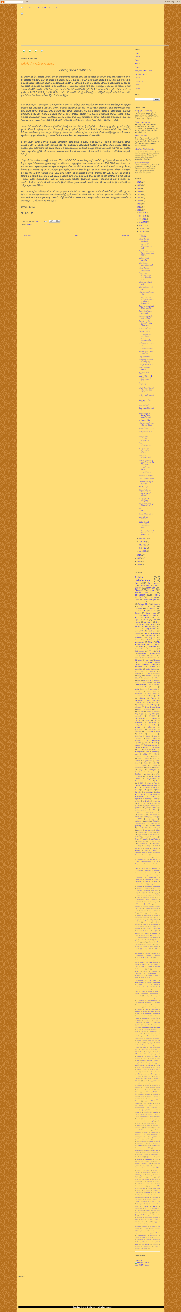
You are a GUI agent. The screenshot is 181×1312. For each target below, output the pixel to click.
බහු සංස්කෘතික (156, 1152)
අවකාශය (139, 890)
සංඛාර (136, 1219)
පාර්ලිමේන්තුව (154, 919)
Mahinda (151, 588)
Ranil (137, 583)
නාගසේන (137, 1121)
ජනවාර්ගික (155, 1085)
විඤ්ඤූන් (146, 837)
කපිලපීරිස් (157, 895)
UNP (154, 615)
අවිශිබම (144, 1031)
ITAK (150, 651)
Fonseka (137, 852)
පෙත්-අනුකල (138, 1145)
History (137, 88)
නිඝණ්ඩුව (139, 1123)
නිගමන (158, 1121)
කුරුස (156, 1063)
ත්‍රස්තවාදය (152, 729)
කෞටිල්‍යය (155, 901)
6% (147, 776)
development (139, 796)
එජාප (139, 758)
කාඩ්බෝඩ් (149, 1060)
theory (151, 884)
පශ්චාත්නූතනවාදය (153, 1134)
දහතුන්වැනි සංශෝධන (152, 908)
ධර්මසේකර (152, 910)
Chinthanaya (147, 617)
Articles (137, 64)
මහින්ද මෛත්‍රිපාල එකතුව (145, 369)
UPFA (151, 790)
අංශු (138, 709)
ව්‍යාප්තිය (145, 1195)
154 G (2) (138, 776)
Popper (137, 747)
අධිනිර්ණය (137, 1020)
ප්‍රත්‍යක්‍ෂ (153, 649)
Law (145, 633)
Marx (154, 640)
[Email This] (50, 221)
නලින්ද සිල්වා (144, 1116)
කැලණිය (152, 638)
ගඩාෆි (151, 1069)
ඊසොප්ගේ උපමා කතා (143, 1045)
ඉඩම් (144, 1040)
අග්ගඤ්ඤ (145, 1018)
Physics (153, 698)
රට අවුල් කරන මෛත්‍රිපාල (144, 500)
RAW (147, 700)
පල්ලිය (143, 1134)
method (156, 879)
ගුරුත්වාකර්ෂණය (152, 711)
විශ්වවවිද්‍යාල (140, 1210)
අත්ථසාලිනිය (154, 1018)
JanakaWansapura (149, 600)
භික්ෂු (150, 1163)
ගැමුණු (156, 1074)
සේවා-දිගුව (148, 1239)
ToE (152, 986)
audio (143, 794)
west (136, 754)
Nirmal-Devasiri (142, 859)
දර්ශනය (137, 1101)
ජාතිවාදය (147, 816)
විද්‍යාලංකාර (151, 772)
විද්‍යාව (153, 1201)
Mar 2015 (143, 545)
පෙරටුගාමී (137, 922)
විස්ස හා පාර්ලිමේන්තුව (144, 444)
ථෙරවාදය (138, 731)
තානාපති (156, 1096)
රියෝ (158, 1183)
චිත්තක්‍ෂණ (137, 1080)
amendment (148, 870)
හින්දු (156, 946)
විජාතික (147, 1199)
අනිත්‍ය (147, 1022)
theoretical (157, 1013)
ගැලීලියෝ (137, 904)
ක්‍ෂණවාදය (145, 897)
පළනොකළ (138, 917)
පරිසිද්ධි (156, 915)
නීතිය (158, 913)
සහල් (146, 1230)
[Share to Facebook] (57, 221)
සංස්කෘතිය (147, 675)
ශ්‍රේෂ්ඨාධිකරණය (143, 1215)
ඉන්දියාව (157, 709)
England (142, 624)
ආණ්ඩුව (143, 892)
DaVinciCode (140, 957)
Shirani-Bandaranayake (153, 982)
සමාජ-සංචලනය (146, 1224)
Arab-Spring (138, 848)
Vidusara (151, 590)
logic (141, 647)
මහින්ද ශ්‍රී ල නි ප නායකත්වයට (144, 269)
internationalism (154, 602)
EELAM (137, 678)
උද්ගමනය (137, 895)
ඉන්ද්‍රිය (155, 754)
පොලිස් (148, 1148)
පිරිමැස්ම (150, 1141)
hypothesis (141, 1000)
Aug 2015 (143, 225)
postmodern (147, 801)
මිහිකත (143, 1177)
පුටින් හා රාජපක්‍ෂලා (142, 162)
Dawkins (157, 957)
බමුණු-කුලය (147, 680)
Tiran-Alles (146, 986)
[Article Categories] (36, 51)
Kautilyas (155, 969)
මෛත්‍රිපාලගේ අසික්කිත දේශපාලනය (144, 438)
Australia (155, 848)
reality (137, 689)
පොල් (139, 1148)
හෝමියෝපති (147, 1246)
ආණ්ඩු (136, 892)
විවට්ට (147, 1208)
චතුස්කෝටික (138, 1078)
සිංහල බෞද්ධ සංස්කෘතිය (143, 518)
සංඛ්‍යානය (139, 1217)
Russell (145, 747)
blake (156, 991)
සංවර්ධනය (146, 682)
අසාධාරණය (155, 890)
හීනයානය (148, 1242)
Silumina (149, 863)
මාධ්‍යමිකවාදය (146, 1172)
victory (145, 1016)
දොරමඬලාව (138, 1112)
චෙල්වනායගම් (147, 760)
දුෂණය (137, 910)
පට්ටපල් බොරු (140, 765)
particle (155, 799)
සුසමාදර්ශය (157, 1237)
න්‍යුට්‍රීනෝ (155, 763)
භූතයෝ (139, 830)
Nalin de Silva (143, 604)
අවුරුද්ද (145, 805)
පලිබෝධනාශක (140, 823)
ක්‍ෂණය (147, 758)
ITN (146, 743)
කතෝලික (137, 1058)
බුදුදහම (148, 767)
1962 (149, 948)
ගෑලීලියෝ (141, 814)
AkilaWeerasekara (140, 951)
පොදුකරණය (147, 922)
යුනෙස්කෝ (138, 1181)
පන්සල (146, 1132)
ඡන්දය (148, 1083)
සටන (136, 1221)
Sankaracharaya (139, 982)
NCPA (142, 977)
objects (147, 799)
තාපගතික (137, 1098)
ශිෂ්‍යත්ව (152, 1215)
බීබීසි (136, 1156)
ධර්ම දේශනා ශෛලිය (146, 1114)
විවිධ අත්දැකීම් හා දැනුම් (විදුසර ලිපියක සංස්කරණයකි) (145, 337)
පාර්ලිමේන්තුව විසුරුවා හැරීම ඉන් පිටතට (146, 424)
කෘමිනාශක (150, 1065)
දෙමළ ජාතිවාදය (151, 669)
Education (138, 660)
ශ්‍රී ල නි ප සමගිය (144, 373)
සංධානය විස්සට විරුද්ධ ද (144, 468)
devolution (145, 687)
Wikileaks (154, 868)
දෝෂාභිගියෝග (148, 1112)
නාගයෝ (146, 1118)
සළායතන (137, 1233)
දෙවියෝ (145, 620)
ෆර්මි (156, 1246)
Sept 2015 (143, 222)
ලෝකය (155, 1190)
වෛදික (150, 1212)
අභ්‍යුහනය (153, 803)
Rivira (155, 664)
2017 (139, 204)
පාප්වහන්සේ (156, 1139)
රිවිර (140, 662)
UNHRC (157, 644)
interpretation (138, 879)
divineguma (139, 752)
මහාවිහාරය (152, 734)
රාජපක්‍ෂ (149, 1181)
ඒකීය (154, 810)
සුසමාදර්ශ (138, 740)
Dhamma (139, 960)
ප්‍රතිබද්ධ (145, 917)
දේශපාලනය (152, 819)
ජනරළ (156, 904)
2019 (139, 198)
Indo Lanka (150, 696)
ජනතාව (147, 1085)
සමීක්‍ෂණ (144, 1226)
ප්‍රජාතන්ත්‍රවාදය (139, 825)
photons (137, 801)
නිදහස (152, 1123)
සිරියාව (137, 1237)
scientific (157, 1011)
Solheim (140, 984)
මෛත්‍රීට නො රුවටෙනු (143, 235)
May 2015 (143, 539)
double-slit (138, 995)
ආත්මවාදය (154, 805)
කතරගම (149, 1056)
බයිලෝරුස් (155, 1150)
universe (139, 1016)
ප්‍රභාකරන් (157, 917)
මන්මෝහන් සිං (139, 1168)
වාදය (157, 1195)
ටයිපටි (142, 1094)
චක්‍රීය (144, 904)
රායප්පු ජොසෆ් (145, 1183)
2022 (139, 188)
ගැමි (151, 1074)
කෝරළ (139, 1069)
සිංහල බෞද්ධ (151, 738)
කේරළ (138, 1067)
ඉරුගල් (142, 1042)
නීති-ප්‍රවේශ (157, 1127)
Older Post (125, 236)
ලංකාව (143, 1188)
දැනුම (143, 713)
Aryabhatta (147, 953)
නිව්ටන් (155, 821)
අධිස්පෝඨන (148, 1020)
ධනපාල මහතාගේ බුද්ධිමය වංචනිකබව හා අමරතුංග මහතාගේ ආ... (146, 300)
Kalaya (137, 57)
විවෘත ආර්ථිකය (156, 1208)
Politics (29, 224)
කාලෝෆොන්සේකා (140, 1063)
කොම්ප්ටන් (138, 901)
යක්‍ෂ (155, 736)
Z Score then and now (142, 122)
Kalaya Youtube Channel (143, 71)
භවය (156, 1161)
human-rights (150, 635)
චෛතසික (153, 814)
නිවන (158, 731)
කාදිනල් (152, 897)
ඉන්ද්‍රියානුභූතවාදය (140, 810)
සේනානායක (140, 1239)
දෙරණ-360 (138, 819)
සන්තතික (149, 939)
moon (148, 1004)
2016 (139, 207)
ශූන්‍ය (136, 939)
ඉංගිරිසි (149, 892)
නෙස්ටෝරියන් (140, 1130)
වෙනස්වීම (155, 937)
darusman (153, 794)
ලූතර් (138, 1190)
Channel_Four (152, 783)
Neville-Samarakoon (152, 977)
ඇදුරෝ (146, 807)
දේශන (136, 1109)
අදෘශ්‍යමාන (139, 886)
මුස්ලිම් (148, 736)
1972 (156, 948)
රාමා (138, 1183)
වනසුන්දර (154, 933)
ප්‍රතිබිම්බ (154, 1136)
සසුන (151, 1228)
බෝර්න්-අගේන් (154, 926)
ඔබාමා (144, 895)
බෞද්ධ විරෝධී (146, 928)
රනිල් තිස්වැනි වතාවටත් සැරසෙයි (146, 264)
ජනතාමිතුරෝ (138, 1085)
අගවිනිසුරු (141, 803)
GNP (136, 966)
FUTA (150, 673)
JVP (141, 597)
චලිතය (150, 904)
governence (148, 998)
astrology (141, 705)
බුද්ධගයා (158, 1156)
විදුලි (159, 1201)
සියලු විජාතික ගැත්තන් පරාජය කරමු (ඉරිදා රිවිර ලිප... (146, 253)
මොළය (141, 769)
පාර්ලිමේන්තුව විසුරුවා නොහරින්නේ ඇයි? (146, 505)
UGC (139, 749)
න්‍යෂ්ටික (152, 1116)
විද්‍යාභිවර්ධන (145, 1201)
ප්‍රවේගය (139, 919)
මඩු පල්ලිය (146, 1165)
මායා (148, 931)
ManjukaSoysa (139, 975)
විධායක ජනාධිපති (153, 1203)
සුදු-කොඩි (137, 946)
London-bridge (152, 973)
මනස (154, 620)
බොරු (156, 1159)
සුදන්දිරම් (143, 1237)
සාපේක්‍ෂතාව (138, 944)
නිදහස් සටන (140, 1125)
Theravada (138, 702)
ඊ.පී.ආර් (158, 1042)
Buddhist (155, 953)
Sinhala (150, 642)
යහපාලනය (152, 769)
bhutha (143, 991)
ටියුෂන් (148, 1094)
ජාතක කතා (140, 1089)
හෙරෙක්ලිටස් (145, 1244)
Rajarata (155, 700)
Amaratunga (156, 740)
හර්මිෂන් (145, 946)
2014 (139, 555)
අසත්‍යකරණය (153, 1031)
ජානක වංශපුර (151, 613)
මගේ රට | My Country (142, 1265)
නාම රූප (144, 1121)
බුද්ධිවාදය (139, 1159)
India (153, 606)
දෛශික (156, 1109)
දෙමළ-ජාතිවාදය (153, 713)
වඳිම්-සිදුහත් (147, 1192)
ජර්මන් (152, 1087)
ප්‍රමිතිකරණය (139, 767)
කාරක (158, 897)
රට (144, 1181)
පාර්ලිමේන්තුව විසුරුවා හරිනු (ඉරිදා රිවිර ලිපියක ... (146, 390)
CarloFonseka (139, 651)
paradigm (152, 722)
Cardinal (138, 658)
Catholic (137, 720)
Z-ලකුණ (157, 702)
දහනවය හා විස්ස (144, 328)
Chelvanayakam (150, 658)
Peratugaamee (146, 861)
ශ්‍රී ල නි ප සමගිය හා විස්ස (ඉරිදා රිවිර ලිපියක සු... (145, 323)
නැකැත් (152, 1121)
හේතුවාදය (137, 1246)
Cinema (137, 85)
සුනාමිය (150, 1237)
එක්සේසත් (156, 756)
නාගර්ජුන (154, 1118)
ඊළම (148, 756)
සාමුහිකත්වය (153, 1235)
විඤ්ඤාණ (138, 837)
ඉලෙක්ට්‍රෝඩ (149, 1042)
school (145, 884)
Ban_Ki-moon (151, 778)
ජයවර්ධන (137, 906)
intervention (148, 879)
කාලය (155, 758)
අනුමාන (155, 1024)
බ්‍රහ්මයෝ (139, 1154)
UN (146, 749)
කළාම (158, 1058)
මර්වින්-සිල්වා (156, 1168)
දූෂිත (136, 1105)
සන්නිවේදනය (155, 839)
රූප (144, 1186)
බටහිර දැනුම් (155, 828)
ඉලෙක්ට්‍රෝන (139, 756)
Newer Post (27, 236)
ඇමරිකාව (148, 1038)
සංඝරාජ (142, 939)
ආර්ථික (145, 754)
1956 (156, 675)
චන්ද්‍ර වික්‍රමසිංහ (148, 1078)
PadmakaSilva (139, 980)
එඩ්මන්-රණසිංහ (139, 1051)
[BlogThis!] (52, 221)
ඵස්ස (155, 1148)
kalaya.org (138, 1260)
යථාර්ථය (153, 655)
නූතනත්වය (153, 689)
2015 (139, 210)
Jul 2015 (142, 228)
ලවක (149, 1188)
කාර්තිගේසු (140, 899)
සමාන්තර (137, 1226)
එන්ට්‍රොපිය (149, 1051)
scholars (150, 1011)
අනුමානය (137, 1027)
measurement (141, 1004)
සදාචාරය (143, 1221)
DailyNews (138, 608)
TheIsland (144, 585)
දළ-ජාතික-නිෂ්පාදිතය (150, 1101)
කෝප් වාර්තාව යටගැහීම (144, 259)
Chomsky (154, 850)
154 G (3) (138, 845)
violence (152, 1016)
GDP (136, 787)
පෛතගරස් (147, 1145)
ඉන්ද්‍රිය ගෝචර (152, 1040)
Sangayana (152, 980)
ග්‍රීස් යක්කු (157, 1071)
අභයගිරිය (139, 888)
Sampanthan (138, 863)
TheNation (145, 866)
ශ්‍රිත (136, 1215)
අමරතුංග (146, 1029)
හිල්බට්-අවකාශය (142, 843)
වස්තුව (138, 1195)
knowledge (138, 638)
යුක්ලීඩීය (155, 931)
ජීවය (136, 1094)
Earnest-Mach (139, 962)
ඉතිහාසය (155, 807)
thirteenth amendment (152, 707)
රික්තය (153, 1183)
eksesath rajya (152, 705)
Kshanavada (148, 857)
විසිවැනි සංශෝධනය (146, 365)
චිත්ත (156, 1078)
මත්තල (155, 1165)
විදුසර (137, 600)
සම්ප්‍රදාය (156, 1221)
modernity (152, 647)
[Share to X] (54, 221)
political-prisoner (155, 1007)
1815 (146, 740)
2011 (139, 564)
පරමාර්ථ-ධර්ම (154, 1132)
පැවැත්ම (150, 825)
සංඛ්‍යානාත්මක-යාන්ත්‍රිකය (151, 1217)
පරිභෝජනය (147, 915)
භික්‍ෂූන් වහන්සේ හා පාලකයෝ (145, 312)
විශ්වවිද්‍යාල (138, 774)
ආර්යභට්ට (155, 1036)
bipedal (150, 991)
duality (147, 995)
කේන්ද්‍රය (158, 1065)
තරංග (142, 1096)
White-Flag (145, 868)
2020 (139, 194)
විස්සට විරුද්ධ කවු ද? (146, 514)
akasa (136, 991)
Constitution (152, 597)
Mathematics (139, 642)
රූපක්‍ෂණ (150, 1186)
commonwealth (152, 872)
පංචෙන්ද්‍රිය (138, 691)
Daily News (152, 693)
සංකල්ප (137, 673)
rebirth (155, 881)
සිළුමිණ (156, 944)
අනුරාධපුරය (145, 1027)
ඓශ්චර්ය (144, 1054)
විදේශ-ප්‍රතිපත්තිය (141, 1203)
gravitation (138, 667)
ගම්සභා (137, 1071)
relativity (137, 727)
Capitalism (156, 682)
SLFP (137, 611)
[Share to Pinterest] (59, 221)
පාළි (138, 1141)
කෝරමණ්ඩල (146, 1067)
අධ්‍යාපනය (142, 655)
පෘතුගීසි (156, 1143)
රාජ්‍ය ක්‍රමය (157, 1181)
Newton (137, 622)
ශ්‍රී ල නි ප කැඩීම (144, 331)
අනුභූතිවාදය (148, 886)
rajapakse (137, 1011)
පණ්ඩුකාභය (138, 1132)
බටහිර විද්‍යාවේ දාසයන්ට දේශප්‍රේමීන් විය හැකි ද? (145, 525)
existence (138, 707)
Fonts (137, 60)
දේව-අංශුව (155, 1107)
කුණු (149, 1063)
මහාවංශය (155, 1170)
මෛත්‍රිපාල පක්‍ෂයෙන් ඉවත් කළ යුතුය (146, 361)
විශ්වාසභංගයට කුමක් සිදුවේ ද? (146, 483)
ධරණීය (156, 1112)
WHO (156, 684)
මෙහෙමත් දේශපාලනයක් (145, 456)
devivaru (153, 796)
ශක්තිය (156, 1212)
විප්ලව (155, 1206)
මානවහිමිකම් (140, 931)
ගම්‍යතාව (143, 1071)
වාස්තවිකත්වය (145, 1197)
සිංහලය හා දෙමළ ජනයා (145, 401)
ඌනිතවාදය (144, 1049)
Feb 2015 (143, 548)
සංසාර (156, 1219)
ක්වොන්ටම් (139, 631)
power (146, 1009)
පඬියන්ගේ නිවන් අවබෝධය (144, 149)
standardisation (147, 1013)
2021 (139, 191)
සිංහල (158, 622)
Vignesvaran (142, 653)
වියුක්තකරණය (139, 1208)
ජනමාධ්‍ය (138, 816)
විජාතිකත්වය (154, 1199)
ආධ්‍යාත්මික (147, 678)
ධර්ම (136, 1114)
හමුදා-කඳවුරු (156, 1239)
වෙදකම (143, 1212)
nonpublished (150, 629)
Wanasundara (147, 989)
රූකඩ (138, 1186)
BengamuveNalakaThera (143, 781)
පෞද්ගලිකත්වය (143, 828)
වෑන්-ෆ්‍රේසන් (155, 1197)
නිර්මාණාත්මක (148, 1127)
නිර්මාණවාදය (138, 1127)
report (144, 1011)
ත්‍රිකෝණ (149, 1096)
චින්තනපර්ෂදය (140, 649)
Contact (137, 67)
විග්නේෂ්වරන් (138, 1199)
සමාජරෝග (155, 1224)
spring (138, 1013)
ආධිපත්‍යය (138, 807)
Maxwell (154, 743)
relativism (137, 884)
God (146, 640)
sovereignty (148, 622)
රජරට (156, 680)
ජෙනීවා (157, 673)
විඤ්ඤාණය (150, 935)
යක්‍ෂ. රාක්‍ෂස (145, 1179)
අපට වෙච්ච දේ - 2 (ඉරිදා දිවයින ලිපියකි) (145, 450)
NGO (136, 629)
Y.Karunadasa (148, 792)
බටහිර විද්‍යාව (139, 671)
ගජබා (145, 1069)
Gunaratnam (140, 969)
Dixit (157, 960)
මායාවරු (155, 1172)
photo (146, 1007)
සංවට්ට (143, 1219)
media (137, 617)
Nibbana (142, 698)
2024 (139, 182)
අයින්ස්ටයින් (147, 709)
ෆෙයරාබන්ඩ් (144, 1248)
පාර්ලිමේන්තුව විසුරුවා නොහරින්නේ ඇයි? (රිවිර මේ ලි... (146, 462)
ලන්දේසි (146, 933)
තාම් (144, 1098)
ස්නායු (149, 1233)
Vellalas (154, 633)
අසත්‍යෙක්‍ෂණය (139, 1033)
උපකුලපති (152, 1047)
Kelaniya (148, 660)
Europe (137, 964)
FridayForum (154, 964)
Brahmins (153, 718)
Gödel (144, 852)
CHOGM (140, 783)
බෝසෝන (137, 928)
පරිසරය (137, 1134)
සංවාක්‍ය (150, 1219)
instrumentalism (139, 1002)
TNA (145, 611)
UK (156, 720)
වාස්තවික (138, 738)
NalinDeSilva (142, 580)
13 (144, 673)
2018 (139, 201)
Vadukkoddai (154, 866)
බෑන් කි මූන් (138, 926)
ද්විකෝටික (138, 1103)
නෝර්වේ (155, 1130)
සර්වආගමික (144, 1228)
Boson (158, 781)
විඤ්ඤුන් (137, 1201)
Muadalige (149, 975)
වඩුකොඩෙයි (138, 1192)
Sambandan (156, 747)
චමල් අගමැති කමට (145, 356)
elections (155, 687)
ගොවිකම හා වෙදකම (146, 475)
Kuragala (154, 971)
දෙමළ (139, 675)
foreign (147, 875)
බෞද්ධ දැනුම (149, 1161)
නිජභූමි (147, 821)
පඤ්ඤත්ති (138, 716)
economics (138, 722)
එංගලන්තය (154, 1049)
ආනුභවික (146, 1036)
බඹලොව (145, 924)
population (138, 881)
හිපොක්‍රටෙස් (140, 1242)
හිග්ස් (151, 946)
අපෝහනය (157, 886)
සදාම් (149, 1221)
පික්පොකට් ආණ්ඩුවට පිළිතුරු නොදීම (146, 307)
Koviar (136, 971)
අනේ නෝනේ (143, 405)
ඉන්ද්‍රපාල (156, 892)
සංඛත (158, 1215)
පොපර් (158, 825)
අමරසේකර (148, 888)
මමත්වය (148, 1168)
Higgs (150, 852)
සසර (150, 841)
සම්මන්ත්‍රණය (141, 841)
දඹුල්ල (156, 1098)
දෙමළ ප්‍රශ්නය (154, 1105)
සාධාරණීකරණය (142, 1235)
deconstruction (154, 993)
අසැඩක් (148, 1033)
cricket (137, 687)
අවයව (136, 1031)
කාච (143, 1060)
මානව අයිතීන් (156, 928)
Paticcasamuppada (150, 745)
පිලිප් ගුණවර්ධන (141, 1143)
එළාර (156, 1051)
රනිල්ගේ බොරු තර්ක (146, 428)
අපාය (158, 1027)
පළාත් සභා (152, 691)
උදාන (144, 1047)
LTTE (137, 615)
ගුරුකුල (156, 1076)
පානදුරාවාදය (147, 1139)
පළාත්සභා (153, 823)
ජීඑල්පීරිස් (155, 1092)
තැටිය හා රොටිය (144, 420)
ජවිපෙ (144, 689)
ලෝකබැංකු (147, 1190)
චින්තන (137, 760)
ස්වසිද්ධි (157, 841)
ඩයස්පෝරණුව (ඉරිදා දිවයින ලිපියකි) (146, 317)
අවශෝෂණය (139, 729)
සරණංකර (152, 1226)
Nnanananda (153, 859)
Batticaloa (137, 850)
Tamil (158, 651)
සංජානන (148, 774)
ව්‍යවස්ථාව (152, 716)
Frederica (145, 964)
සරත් (138, 942)
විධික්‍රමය (146, 1206)
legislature (138, 799)
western (158, 884)
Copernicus (157, 955)
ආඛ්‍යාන (156, 1033)
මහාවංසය (137, 1172)
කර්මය (138, 897)
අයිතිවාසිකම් (156, 888)
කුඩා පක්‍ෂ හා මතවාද (146, 348)
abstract (154, 749)
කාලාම (156, 1060)
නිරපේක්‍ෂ (155, 1125)
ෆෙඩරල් (137, 1248)
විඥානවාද (138, 772)
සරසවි (144, 942)
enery (155, 995)
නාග (139, 1118)
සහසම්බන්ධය (154, 1230)
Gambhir (149, 966)
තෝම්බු (150, 1098)
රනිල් (158, 832)
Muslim (153, 624)
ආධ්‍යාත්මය (137, 1036)
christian (140, 872)
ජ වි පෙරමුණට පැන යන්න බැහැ (146, 352)
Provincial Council (150, 787)
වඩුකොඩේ (141, 834)
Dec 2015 (143, 213)
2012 (139, 561)
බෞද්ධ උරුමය (139, 1161)
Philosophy (139, 81)
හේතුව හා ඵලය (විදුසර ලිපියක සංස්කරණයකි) (145, 415)
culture (145, 626)
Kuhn (158, 696)
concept (137, 993)
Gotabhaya (156, 604)
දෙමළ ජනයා (143, 1105)
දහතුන (152, 906)
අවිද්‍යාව (137, 805)
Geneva (137, 613)
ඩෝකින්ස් (155, 1094)
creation (144, 993)
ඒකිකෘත (137, 1054)
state (147, 752)
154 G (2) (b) (139, 948)
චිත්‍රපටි (145, 1080)
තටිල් (136, 713)
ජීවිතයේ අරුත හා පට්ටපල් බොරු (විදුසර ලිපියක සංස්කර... (145, 493)
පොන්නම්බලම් (156, 1145)
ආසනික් (153, 611)
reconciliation (152, 725)
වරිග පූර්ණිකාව (156, 1192)
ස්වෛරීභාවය (156, 1233)
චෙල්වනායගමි (140, 1083)
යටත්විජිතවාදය (142, 832)
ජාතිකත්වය (138, 669)
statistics (155, 752)
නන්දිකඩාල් (138, 821)
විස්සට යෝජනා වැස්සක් (144, 384)
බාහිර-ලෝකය (154, 1154)
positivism (139, 1009)
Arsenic (146, 615)
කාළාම (147, 899)
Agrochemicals (140, 718)
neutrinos (155, 1004)
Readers (157, 660)
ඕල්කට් (150, 895)
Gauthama (157, 966)
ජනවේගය (137, 1087)
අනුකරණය (147, 1024)
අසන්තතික (147, 890)
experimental (138, 998)
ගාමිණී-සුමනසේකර (142, 1074)
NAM (156, 975)
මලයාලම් (146, 1170)
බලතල (137, 1152)
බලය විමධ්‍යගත (145, 1152)
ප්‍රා (145, 919)
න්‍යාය (158, 1116)
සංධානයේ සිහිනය (145, 472)
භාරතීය (137, 1163)
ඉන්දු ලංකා (140, 711)
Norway (137, 745)
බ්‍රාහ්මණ (146, 1154)
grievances (157, 998)
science (152, 667)
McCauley (157, 857)
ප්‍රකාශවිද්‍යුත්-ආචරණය (140, 1136)
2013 (139, 558)
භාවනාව (157, 767)
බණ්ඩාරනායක (139, 1150)
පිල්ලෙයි (158, 1141)
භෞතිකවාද (149, 830)
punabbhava (154, 1009)
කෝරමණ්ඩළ (156, 1067)
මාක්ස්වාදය (152, 671)
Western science (141, 74)
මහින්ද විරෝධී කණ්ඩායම (144, 240)
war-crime (156, 801)
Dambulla (150, 957)
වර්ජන (136, 935)
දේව (148, 1107)
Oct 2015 (142, 219)
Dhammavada (149, 960)
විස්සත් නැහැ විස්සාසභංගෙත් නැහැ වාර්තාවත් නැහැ (145, 276)
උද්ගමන (155, 1045)
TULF (147, 984)
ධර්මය (156, 1114)
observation (138, 1007)
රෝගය (137, 682)
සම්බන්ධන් (157, 939)
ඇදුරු (141, 1038)
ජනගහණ (155, 1083)
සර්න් (149, 942)
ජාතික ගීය (150, 1089)
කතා (156, 1056)
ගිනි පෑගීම (138, 1076)
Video (136, 868)
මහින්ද (158, 830)
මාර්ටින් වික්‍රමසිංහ (139, 1174)
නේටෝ (149, 1130)
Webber (155, 989)
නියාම (148, 1125)
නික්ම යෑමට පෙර (141, 136)
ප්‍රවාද (138, 680)
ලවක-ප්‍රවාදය (156, 1188)
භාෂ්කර (144, 1163)
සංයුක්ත (145, 839)
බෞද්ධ (154, 626)
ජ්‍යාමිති (158, 1087)
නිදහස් (158, 1123)
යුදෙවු (152, 832)
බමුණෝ (147, 1150)
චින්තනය (152, 631)
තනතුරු (137, 1096)
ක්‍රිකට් (138, 1060)
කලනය (145, 1058)
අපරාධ (153, 1027)
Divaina (138, 590)
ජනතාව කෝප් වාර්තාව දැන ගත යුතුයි (145, 246)
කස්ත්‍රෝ (152, 1058)
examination (138, 875)
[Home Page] (24, 51)
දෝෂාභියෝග (148, 731)
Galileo (147, 720)
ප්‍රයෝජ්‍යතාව (138, 1139)
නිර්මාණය (142, 913)
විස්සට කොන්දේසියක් (146, 479)
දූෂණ (156, 1103)
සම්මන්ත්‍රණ (138, 693)
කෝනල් (146, 901)
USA (149, 684)
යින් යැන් (154, 1179)
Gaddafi (142, 966)
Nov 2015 (143, 216)
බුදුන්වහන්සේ (148, 1159)
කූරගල (143, 1065)
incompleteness (152, 1000)
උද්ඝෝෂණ (138, 1047)
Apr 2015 (142, 542)
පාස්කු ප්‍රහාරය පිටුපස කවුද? (144, 111)
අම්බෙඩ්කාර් (154, 1029)
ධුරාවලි (137, 1116)
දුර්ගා (150, 1103)
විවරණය (157, 935)
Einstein (146, 664)
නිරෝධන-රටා (151, 913)
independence (155, 653)
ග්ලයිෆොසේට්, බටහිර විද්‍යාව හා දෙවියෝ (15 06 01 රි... (146, 533)
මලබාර (139, 1170)
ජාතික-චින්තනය (146, 1092)
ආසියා (136, 1038)
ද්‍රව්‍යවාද (146, 763)
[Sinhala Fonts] (30, 51)
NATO (136, 977)
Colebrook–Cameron (150, 785)
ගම (157, 1069)
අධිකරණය (151, 727)
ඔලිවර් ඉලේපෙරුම (155, 1054)
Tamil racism (154, 583)
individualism (138, 877)
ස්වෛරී (156, 942)
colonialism (140, 595)
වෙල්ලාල (155, 837)
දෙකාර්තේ (143, 910)
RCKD (156, 861)
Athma (147, 848)
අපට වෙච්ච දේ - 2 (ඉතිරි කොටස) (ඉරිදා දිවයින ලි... (145, 378)
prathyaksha (139, 725)
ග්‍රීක (159, 812)
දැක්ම (145, 1103)
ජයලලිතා (145, 1087)
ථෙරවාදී (155, 816)
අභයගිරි (139, 1029)
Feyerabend (139, 696)
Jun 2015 (142, 231)
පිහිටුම (150, 1143)
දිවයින (142, 606)
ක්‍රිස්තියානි (138, 812)
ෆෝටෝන (154, 843)
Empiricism (141, 684)
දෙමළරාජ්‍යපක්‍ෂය (139, 1107)
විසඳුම (148, 1210)
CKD (139, 743)
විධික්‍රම (137, 1206)
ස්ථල (143, 1233)
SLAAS (137, 790)
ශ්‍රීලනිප (137, 839)
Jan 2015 (142, 551)
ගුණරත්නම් (147, 1076)
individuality (152, 877)
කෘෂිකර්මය (155, 899)
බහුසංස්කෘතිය (154, 924)
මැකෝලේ (149, 1174)
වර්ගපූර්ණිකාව (152, 834)
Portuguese (139, 700)
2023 (139, 185)
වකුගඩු (137, 633)
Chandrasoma (139, 955)
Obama (137, 861)
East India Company (152, 962)
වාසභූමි (137, 1197)
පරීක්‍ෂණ (153, 765)
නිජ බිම (146, 1123)
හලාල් (156, 774)
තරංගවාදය (145, 906)
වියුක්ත (137, 640)
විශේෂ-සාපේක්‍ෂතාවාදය (143, 937)
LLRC (137, 635)
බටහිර (141, 734)
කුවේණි (137, 1065)
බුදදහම (142, 1156)
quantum (147, 881)
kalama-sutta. (150, 1002)
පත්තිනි (139, 915)
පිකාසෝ (143, 1141)
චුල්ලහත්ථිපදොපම (155, 1080)
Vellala (137, 626)
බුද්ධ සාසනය (149, 1156)
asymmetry (157, 870)
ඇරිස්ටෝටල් (156, 1038)
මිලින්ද (136, 1177)
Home (76, 236)
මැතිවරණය (138, 736)
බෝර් (145, 926)
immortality (155, 875)
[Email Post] (45, 221)
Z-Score (148, 702)
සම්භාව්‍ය (137, 1224)
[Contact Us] (42, 51)
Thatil (144, 790)
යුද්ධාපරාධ (137, 933)
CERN (146, 850)
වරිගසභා (143, 935)
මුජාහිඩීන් (150, 1177)
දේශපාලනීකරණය (146, 1109)
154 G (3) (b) (148, 845)
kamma (158, 1002)
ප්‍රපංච (151, 917)
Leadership (138, 973)
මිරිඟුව (156, 1174)
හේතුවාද (155, 1244)
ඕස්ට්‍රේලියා (140, 1056)
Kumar (145, 971)
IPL (148, 969)
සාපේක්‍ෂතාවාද (148, 944)
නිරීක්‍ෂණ (157, 678)
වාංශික (151, 1195)
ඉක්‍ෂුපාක (139, 1040)
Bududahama (151, 608)
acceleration (138, 870)
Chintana (148, 955)
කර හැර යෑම (143, 487)
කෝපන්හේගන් (149, 812)
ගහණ (150, 1071)
